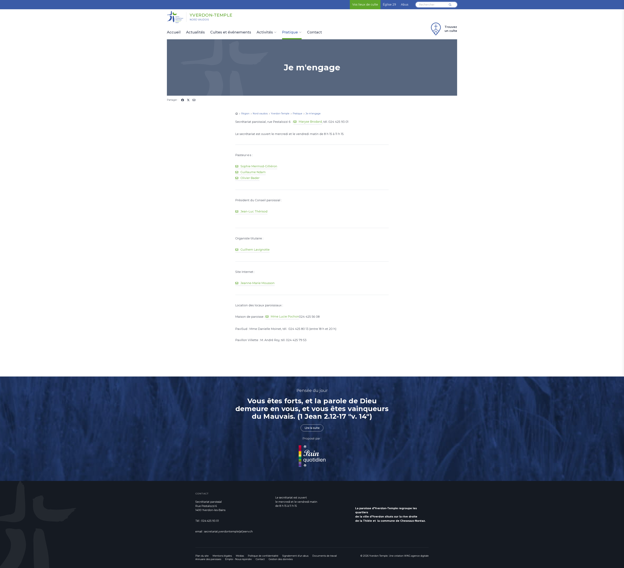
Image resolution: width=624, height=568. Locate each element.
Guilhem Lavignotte (255, 249)
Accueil (174, 32)
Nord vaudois (199, 20)
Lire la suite (312, 427)
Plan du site (202, 555)
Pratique (290, 32)
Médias (240, 555)
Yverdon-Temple (211, 15)
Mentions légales (222, 555)
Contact (314, 32)
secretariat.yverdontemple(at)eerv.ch (228, 531)
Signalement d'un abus (295, 555)
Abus (404, 4)
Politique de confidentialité (263, 555)
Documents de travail (324, 555)
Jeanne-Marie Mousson (257, 283)
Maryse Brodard (310, 121)
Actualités (195, 32)
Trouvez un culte (451, 29)
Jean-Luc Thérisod (253, 211)
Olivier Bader (250, 178)
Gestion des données (281, 559)
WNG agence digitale (416, 555)
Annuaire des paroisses (208, 559)
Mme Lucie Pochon (285, 316)
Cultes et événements (230, 32)
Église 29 (389, 4)
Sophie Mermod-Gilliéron (258, 166)
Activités (265, 32)
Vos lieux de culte (365, 4)
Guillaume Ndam (253, 172)
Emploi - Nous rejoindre (238, 559)
